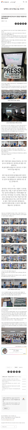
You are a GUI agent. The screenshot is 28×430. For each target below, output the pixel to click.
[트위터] (23, 24)
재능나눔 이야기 (11, 376)
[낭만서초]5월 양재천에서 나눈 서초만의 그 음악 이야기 (11, 384)
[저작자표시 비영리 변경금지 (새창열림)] (20, 367)
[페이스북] (16, 24)
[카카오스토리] (21, 24)
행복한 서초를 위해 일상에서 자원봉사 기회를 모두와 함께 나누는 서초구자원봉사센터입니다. (11, 404)
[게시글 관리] (11, 367)
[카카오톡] (18, 24)
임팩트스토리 (4, 376)
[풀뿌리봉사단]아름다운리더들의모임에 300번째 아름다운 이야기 (11, 386)
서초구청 (13, 2)
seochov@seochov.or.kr (9, 419)
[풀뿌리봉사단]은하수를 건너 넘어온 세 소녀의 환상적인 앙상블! (11, 381)
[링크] (25, 24)
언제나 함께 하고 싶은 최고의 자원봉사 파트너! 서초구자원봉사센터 (11, 399)
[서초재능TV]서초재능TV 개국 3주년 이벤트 (10, 379)
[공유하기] (10, 367)
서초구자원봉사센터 (5, 2)
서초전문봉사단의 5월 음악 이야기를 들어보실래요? (11, 389)
